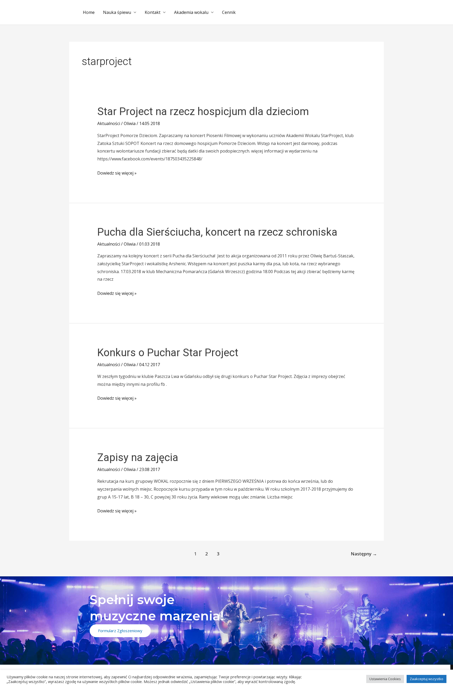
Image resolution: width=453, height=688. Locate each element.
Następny (364, 554)
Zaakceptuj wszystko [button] (426, 678)
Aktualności (108, 123)
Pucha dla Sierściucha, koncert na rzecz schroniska (217, 232)
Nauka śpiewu (117, 12)
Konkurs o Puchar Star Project (167, 352)
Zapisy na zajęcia (137, 457)
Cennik (229, 12)
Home (89, 12)
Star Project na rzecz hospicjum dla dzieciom (203, 111)
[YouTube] (367, 668)
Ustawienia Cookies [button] (385, 678)
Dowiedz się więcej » (117, 172)
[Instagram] (352, 668)
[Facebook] (336, 668)
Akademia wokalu (191, 12)
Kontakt (152, 12)
